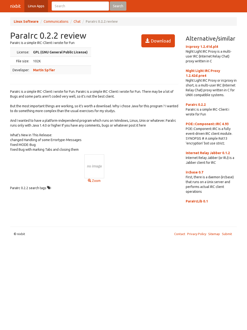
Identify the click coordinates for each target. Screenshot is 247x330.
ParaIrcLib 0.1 (197, 201)
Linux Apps (36, 6)
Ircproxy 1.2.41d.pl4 (202, 47)
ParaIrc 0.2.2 (196, 105)
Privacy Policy (196, 234)
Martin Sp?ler (44, 70)
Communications (56, 21)
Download (160, 40)
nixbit (15, 6)
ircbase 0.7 (194, 172)
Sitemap (214, 234)
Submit (227, 234)
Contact (179, 234)
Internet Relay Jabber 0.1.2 (208, 153)
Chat (77, 21)
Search (118, 6)
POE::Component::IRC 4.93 (207, 124)
